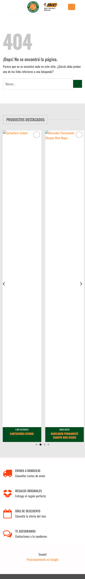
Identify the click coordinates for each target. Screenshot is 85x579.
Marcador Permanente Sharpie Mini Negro (63, 435)
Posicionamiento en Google (43, 559)
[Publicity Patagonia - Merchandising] (42, 7)
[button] (80, 7)
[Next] (80, 284)
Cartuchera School (21, 433)
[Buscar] (71, 7)
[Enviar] (77, 84)
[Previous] (4, 284)
